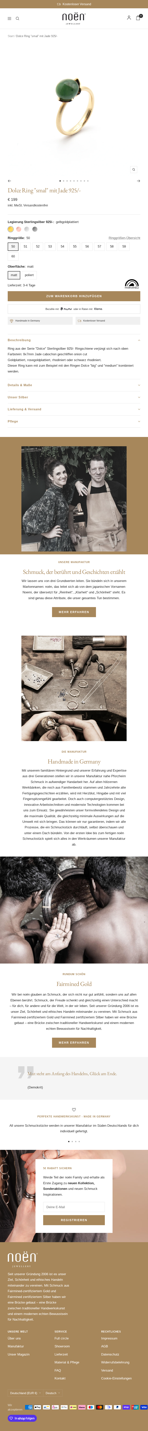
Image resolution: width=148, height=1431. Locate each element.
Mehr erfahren (74, 612)
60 (13, 256)
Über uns (14, 1338)
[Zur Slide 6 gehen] (77, 181)
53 (50, 246)
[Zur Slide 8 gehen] (84, 181)
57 (99, 246)
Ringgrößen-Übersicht (124, 238)
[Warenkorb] (138, 18)
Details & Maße (20, 385)
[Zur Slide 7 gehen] (81, 181)
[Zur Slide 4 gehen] (70, 181)
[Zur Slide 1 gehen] (60, 181)
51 (25, 246)
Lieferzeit (61, 1354)
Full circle (62, 1338)
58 (112, 246)
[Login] (129, 18)
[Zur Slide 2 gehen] (63, 181)
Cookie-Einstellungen (116, 1378)
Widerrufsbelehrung (115, 1362)
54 (62, 246)
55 (75, 246)
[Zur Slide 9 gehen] (87, 181)
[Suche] (17, 18)
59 (124, 246)
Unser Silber (18, 397)
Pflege (13, 421)
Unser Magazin (18, 1354)
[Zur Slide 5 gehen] (74, 181)
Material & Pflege (67, 1362)
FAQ (58, 1370)
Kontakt (60, 1378)
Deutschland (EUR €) (23, 1393)
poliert (29, 275)
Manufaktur (16, 1346)
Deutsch (51, 1393)
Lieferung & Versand (24, 409)
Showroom (62, 1346)
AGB (104, 1346)
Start (11, 36)
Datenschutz (110, 1354)
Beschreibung (19, 340)
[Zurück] (9, 181)
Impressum (109, 1338)
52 (38, 246)
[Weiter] (138, 181)
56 (87, 246)
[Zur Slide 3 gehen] (67, 181)
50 (13, 246)
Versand (107, 1370)
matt (14, 275)
